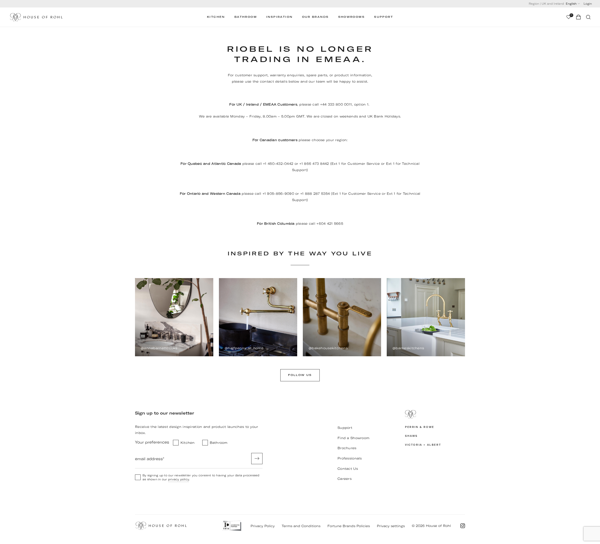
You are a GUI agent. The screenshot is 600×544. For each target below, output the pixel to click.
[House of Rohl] (435, 414)
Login (588, 3)
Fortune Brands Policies (348, 526)
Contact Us (348, 469)
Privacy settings (391, 526)
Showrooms (351, 16)
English (571, 3)
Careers (345, 479)
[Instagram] (462, 525)
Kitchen (216, 16)
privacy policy (178, 479)
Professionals (350, 458)
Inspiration (279, 16)
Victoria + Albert (423, 444)
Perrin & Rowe (419, 427)
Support (383, 16)
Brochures (347, 448)
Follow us (300, 375)
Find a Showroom (353, 438)
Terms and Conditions (301, 526)
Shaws (411, 435)
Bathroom (245, 16)
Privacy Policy (263, 526)
